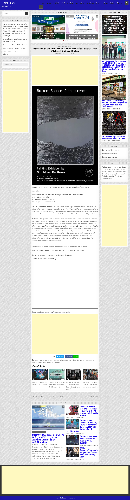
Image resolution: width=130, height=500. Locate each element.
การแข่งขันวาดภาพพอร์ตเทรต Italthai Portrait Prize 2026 (48, 35)
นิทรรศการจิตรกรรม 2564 (85, 360)
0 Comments (58, 38)
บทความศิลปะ (80, 3)
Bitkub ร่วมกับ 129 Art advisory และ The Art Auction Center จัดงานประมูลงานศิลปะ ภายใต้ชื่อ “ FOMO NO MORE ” (114, 104)
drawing (39, 38)
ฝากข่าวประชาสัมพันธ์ (107, 3)
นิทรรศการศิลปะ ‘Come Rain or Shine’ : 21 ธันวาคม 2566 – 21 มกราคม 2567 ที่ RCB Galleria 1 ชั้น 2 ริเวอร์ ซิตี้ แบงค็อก (48, 438)
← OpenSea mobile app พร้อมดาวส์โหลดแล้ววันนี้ (47, 397)
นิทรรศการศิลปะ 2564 (39, 362)
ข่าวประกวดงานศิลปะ (53, 3)
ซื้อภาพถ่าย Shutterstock (109, 157)
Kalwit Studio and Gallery (68, 360)
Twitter (61, 356)
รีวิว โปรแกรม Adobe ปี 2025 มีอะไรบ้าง (15, 45)
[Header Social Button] (126, 3)
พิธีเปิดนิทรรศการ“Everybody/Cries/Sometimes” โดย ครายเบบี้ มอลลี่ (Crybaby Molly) (89, 452)
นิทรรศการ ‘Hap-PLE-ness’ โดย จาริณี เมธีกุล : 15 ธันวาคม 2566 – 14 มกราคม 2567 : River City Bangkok (89, 410)
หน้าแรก (42, 3)
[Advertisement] (65, 70)
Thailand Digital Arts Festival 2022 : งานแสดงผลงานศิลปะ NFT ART (114, 137)
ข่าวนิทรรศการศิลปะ (67, 3)
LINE (77, 356)
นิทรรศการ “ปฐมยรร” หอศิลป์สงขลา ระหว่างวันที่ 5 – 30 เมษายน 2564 (56, 384)
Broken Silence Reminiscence (49, 360)
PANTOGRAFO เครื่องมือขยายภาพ (14, 48)
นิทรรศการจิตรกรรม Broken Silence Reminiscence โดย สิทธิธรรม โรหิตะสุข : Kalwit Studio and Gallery (65, 49)
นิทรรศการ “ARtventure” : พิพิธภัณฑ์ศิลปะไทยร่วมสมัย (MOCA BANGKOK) (89, 439)
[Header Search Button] (41, 7)
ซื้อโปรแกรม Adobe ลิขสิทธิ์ (110, 150)
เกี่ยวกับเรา (120, 3)
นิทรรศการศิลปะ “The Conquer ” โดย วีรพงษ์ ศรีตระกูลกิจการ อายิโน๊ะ (90, 384)
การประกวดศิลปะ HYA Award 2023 (82, 36)
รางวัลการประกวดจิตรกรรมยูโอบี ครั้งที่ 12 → (85, 397)
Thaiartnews (8, 3)
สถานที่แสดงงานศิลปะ (92, 3)
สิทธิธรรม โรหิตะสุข (53, 362)
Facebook (69, 356)
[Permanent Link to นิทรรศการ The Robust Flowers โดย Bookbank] (40, 374)
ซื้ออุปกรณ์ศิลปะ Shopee (109, 154)
